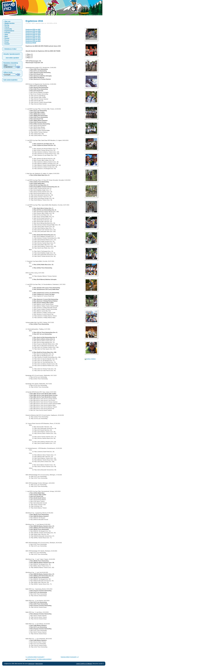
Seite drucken (39, 663)
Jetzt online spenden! (12, 58)
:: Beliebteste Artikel (9, 49)
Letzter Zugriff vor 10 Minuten (84, 663)
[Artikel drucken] (31, 659)
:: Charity (6, 27)
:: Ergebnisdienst (8, 31)
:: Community (7, 29)
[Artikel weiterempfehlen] (44, 659)
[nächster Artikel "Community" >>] (70, 657)
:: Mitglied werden (8, 23)
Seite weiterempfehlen (10, 80)
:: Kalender (6, 32)
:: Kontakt (6, 44)
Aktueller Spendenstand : (11, 54)
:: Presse (6, 40)
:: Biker (5, 36)
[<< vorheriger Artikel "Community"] (35, 657)
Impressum (31, 663)
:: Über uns (6, 21)
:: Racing (6, 25)
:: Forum (6, 42)
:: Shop (5, 34)
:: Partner (6, 38)
